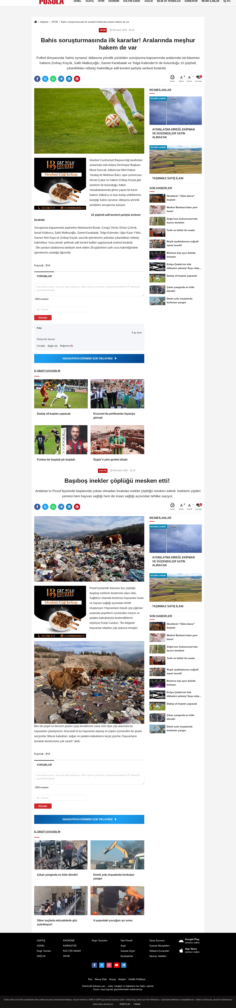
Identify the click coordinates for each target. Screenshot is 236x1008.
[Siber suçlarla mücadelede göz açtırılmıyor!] (61, 900)
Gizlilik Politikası (137, 979)
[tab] (44, 276)
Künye (112, 979)
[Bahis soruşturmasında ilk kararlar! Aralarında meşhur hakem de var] (89, 120)
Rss (90, 979)
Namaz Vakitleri (157, 956)
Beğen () (52, 346)
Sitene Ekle (101, 979)
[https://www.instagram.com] (109, 965)
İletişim (122, 979)
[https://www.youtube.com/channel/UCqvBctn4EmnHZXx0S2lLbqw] (116, 965)
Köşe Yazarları (100, 940)
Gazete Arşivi (128, 951)
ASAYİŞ (41, 940)
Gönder (43, 317)
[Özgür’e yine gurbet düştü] (117, 439)
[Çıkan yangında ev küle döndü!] (61, 854)
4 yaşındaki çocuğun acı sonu (113, 920)
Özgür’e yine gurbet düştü (110, 459)
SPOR (66, 956)
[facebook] (37, 79)
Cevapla (41, 345)
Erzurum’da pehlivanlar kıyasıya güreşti (114, 415)
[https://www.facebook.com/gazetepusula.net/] (94, 965)
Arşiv (123, 945)
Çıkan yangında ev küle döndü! (57, 874)
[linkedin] (69, 79)
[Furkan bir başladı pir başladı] (61, 439)
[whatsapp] (53, 79)
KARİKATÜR (70, 945)
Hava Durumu (157, 940)
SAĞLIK (41, 956)
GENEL (41, 945)
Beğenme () (66, 345)
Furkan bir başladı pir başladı (56, 459)
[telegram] (61, 79)
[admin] (123, 965)
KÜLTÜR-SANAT (72, 951)
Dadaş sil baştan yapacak (53, 413)
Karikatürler (127, 956)
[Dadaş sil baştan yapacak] (61, 393)
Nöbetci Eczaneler (159, 951)
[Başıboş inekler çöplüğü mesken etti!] (89, 548)
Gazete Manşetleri (159, 945)
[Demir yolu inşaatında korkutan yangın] (117, 854)
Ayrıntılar (125, 1004)
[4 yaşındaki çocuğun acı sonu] (117, 900)
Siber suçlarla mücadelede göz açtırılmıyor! (57, 922)
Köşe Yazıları (44, 951)
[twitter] (45, 79)
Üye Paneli (126, 940)
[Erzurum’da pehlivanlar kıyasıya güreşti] (117, 393)
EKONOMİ (68, 940)
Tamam (136, 1004)
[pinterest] (77, 79)
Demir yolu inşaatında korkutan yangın (113, 876)
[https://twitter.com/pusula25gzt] (101, 965)
